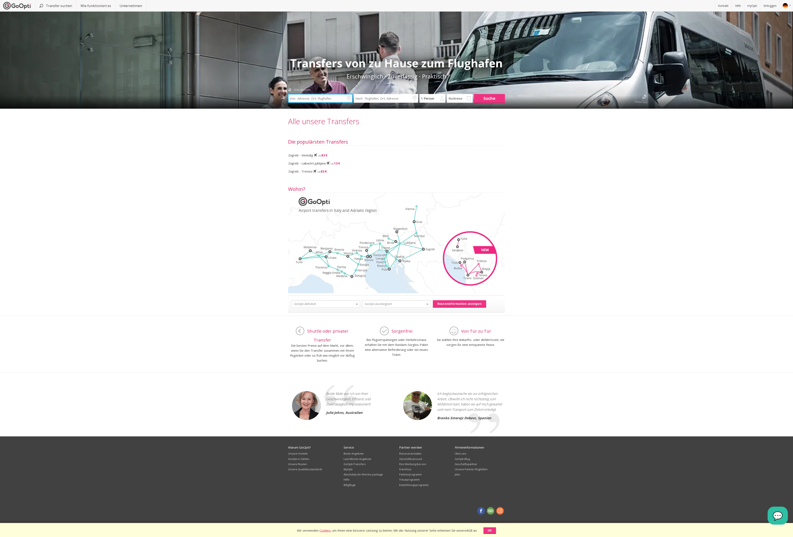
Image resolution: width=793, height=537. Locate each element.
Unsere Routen (297, 464)
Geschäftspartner (466, 464)
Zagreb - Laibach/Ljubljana (314, 163)
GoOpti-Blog (462, 459)
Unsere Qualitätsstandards (305, 469)
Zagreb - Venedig (307, 155)
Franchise (405, 469)
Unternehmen (131, 5)
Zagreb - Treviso (307, 171)
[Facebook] (481, 511)
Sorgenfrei (402, 331)
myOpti (752, 6)
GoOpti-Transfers (355, 464)
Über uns (460, 453)
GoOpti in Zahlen (298, 459)
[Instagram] (500, 511)
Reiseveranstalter (410, 453)
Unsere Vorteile (298, 453)
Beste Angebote (354, 453)
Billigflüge (350, 485)
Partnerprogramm (410, 474)
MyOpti (348, 469)
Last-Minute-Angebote (357, 459)
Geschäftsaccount (410, 459)
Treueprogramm (409, 479)
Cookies (325, 530)
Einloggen (769, 6)
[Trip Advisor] (490, 511)
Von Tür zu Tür (476, 331)
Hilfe (738, 6)
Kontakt (723, 6)
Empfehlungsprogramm (414, 485)
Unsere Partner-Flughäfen (471, 469)
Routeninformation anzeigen (459, 304)
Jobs (457, 474)
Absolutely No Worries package (363, 474)
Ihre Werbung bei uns (412, 464)
